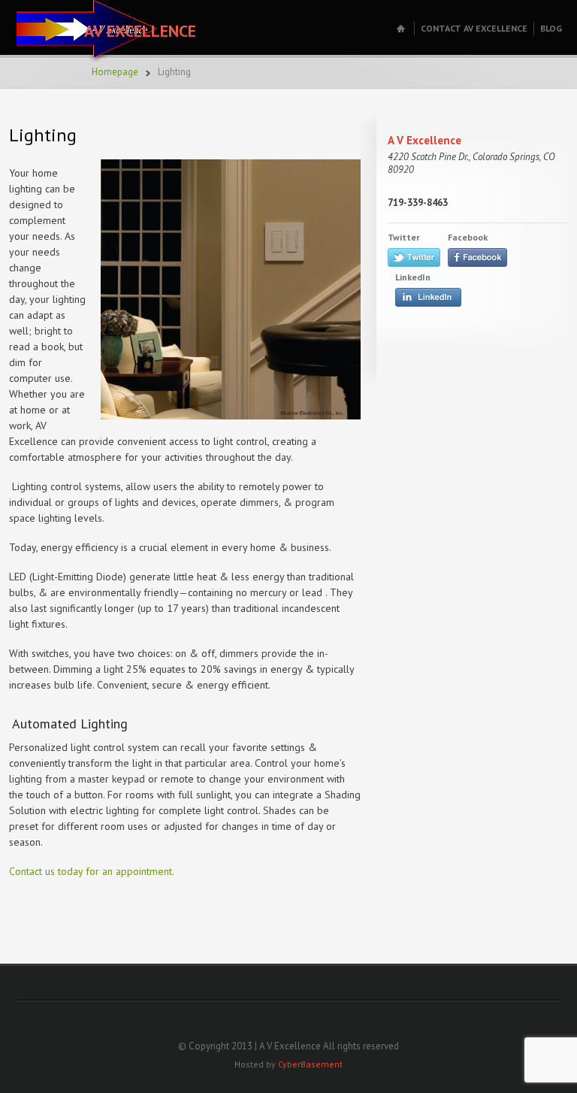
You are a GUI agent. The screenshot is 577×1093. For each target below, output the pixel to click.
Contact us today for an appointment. (91, 871)
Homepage (115, 71)
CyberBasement (310, 1064)
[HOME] (402, 28)
